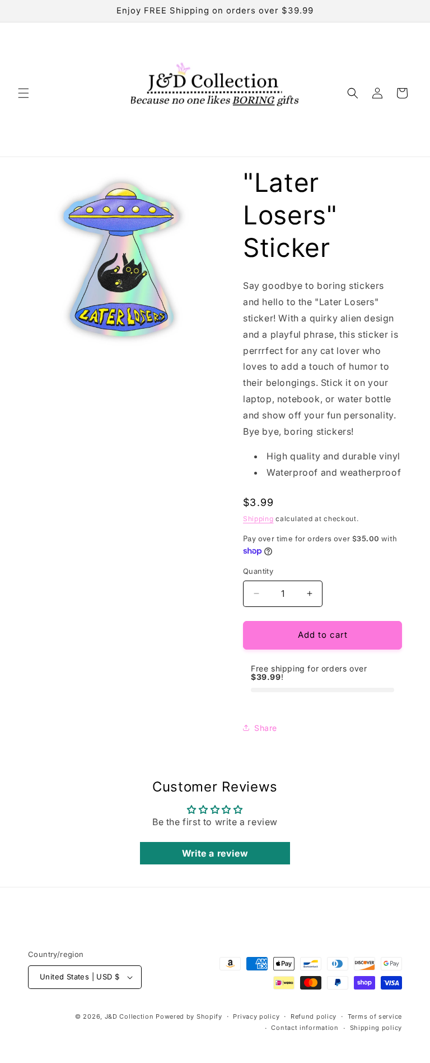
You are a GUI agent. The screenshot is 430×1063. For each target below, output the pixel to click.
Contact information (304, 1028)
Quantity (258, 571)
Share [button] (265, 728)
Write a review (215, 853)
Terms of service (375, 1016)
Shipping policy (376, 1028)
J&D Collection (129, 1016)
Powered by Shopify (189, 1016)
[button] (23, 93)
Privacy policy (256, 1016)
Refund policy (313, 1016)
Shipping (258, 518)
